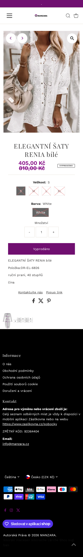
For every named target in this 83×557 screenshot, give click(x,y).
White (40, 212)
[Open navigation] (12, 15)
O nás (7, 364)
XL (59, 191)
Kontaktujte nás (30, 292)
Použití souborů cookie (20, 384)
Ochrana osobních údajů (21, 377)
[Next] (22, 38)
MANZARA (48, 535)
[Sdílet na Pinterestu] (49, 302)
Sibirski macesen (16, 540)
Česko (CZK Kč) (42, 477)
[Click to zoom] (72, 38)
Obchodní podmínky (18, 370)
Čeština (10, 477)
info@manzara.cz (16, 444)
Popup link (54, 292)
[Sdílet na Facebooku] (34, 302)
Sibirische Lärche (44, 540)
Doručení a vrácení (17, 391)
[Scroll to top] (73, 547)
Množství (41, 223)
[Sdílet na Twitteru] (41, 302)
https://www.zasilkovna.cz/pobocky (30, 424)
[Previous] (11, 38)
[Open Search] (68, 16)
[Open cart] (76, 15)
